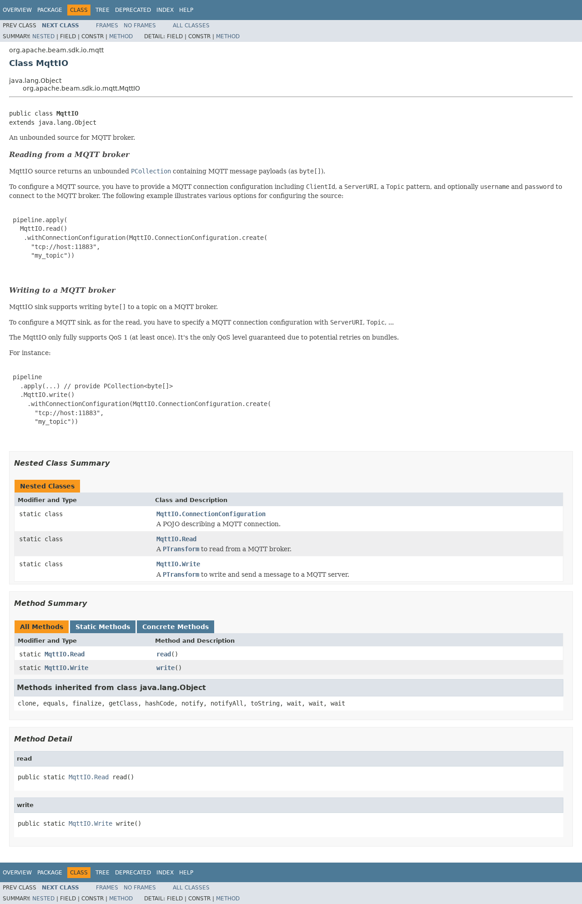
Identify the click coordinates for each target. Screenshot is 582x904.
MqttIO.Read (176, 539)
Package (49, 10)
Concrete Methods (175, 626)
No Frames (140, 25)
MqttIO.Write (178, 564)
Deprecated (133, 10)
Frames (107, 25)
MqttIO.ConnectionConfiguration (211, 514)
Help (186, 10)
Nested (43, 36)
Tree (102, 10)
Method (121, 36)
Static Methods (102, 626)
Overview (17, 10)
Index (165, 10)
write (165, 667)
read (163, 654)
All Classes (191, 25)
